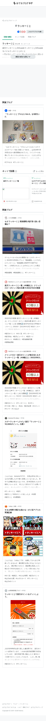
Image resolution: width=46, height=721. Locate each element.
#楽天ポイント (10, 333)
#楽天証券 (27, 406)
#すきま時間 (23, 576)
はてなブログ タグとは (9, 707)
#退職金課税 (9, 342)
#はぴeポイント (10, 581)
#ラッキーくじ (18, 162)
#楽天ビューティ (19, 336)
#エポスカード (21, 578)
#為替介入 (17, 339)
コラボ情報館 (12, 218)
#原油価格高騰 (27, 339)
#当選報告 (17, 497)
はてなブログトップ (37, 707)
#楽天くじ (8, 497)
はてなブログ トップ (10, 20)
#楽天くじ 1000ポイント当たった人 (17, 494)
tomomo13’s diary (13, 418)
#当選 (34, 494)
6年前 (19, 506)
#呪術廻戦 (8, 272)
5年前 (22, 418)
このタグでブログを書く (35, 31)
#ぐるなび (15, 409)
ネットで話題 (19, 37)
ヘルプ (19, 707)
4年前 (20, 218)
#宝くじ (14, 406)
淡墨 (9, 110)
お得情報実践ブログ (14, 590)
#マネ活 (7, 406)
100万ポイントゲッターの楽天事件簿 (19, 282)
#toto (21, 406)
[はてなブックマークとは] (16, 171)
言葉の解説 (8, 37)
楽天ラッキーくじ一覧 (11, 181)
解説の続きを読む (22, 57)
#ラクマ (7, 409)
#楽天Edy (8, 336)
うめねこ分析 (12, 506)
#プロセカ (8, 162)
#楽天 (18, 491)
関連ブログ (32, 37)
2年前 (14, 110)
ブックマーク (8, 178)
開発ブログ (26, 707)
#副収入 (14, 576)
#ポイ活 (19, 333)
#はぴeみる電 (9, 578)
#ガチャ (31, 403)
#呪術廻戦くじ (18, 272)
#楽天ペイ (29, 336)
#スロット (8, 339)
